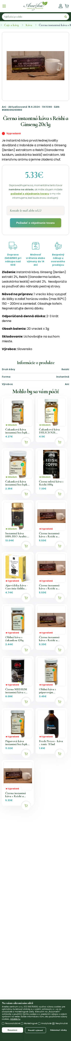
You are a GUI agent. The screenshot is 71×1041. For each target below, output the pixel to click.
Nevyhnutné (61, 1023)
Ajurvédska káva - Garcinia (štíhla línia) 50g (16, 587)
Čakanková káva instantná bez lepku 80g (17, 483)
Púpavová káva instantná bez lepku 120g (17, 743)
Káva (29, 25)
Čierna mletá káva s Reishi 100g (51, 483)
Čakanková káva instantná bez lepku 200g (17, 431)
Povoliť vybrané (35, 1030)
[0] (67, 6)
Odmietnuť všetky (58, 1030)
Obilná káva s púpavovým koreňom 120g (47, 691)
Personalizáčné (12, 1023)
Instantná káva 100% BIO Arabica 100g (16, 535)
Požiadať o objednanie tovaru (35, 222)
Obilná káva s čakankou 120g (14, 639)
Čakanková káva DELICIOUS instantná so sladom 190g (51, 431)
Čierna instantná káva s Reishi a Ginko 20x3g (15, 795)
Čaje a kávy (11, 25)
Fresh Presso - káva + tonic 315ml (51, 743)
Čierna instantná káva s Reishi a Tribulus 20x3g (49, 587)
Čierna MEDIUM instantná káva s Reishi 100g (16, 691)
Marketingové (30, 1023)
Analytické (46, 1023)
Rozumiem (12, 1030)
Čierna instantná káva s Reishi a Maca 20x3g (49, 535)
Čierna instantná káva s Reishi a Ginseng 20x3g (49, 639)
